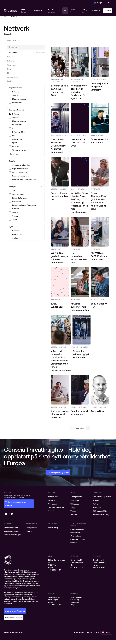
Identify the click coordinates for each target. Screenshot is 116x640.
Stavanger (74, 556)
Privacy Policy (93, 632)
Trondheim (97, 556)
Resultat (12, 161)
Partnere (96, 504)
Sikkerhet (52, 500)
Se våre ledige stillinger (13, 617)
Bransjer (12, 187)
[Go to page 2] (81, 428)
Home (5, 16)
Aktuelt (73, 492)
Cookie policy (79, 632)
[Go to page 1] (77, 428)
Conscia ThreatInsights (12, 535)
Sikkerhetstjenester (11, 527)
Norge (99, 3)
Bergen (51, 593)
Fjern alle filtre (12, 53)
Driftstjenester (31, 527)
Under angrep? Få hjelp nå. (15, 611)
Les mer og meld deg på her (58, 473)
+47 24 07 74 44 (54, 570)
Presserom (96, 11)
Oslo (50, 556)
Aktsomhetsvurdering (101, 515)
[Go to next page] (88, 428)
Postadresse (75, 593)
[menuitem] (58, 496)
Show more (14, 154)
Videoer (73, 511)
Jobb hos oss (73, 10)
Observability (53, 504)
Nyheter (73, 515)
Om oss (83, 10)
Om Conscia (97, 492)
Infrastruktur (53, 497)
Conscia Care (75, 536)
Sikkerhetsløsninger (11, 531)
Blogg (72, 507)
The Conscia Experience (102, 497)
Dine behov (52, 492)
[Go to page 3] (83, 428)
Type (11, 227)
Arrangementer (76, 497)
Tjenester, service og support (78, 524)
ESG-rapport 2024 (100, 511)
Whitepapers (75, 504)
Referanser (74, 500)
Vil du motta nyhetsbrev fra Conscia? (15, 503)
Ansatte (96, 500)
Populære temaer (15, 88)
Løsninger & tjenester (17, 110)
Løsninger (30, 531)
